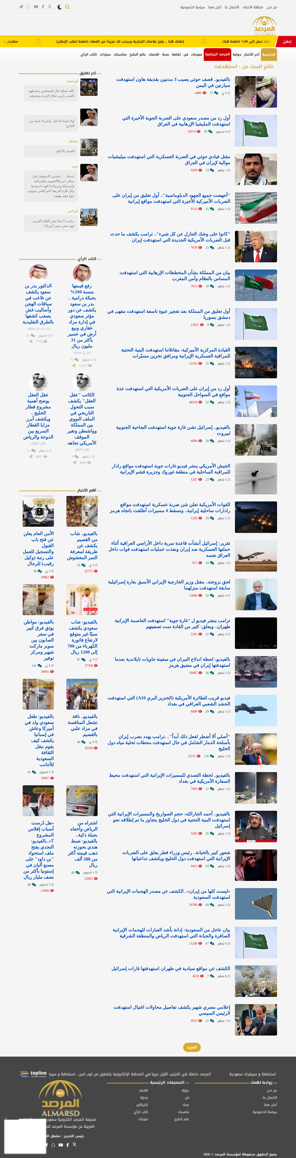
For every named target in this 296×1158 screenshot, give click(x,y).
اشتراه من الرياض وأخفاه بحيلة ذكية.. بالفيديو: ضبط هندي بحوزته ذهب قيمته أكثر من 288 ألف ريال (83, 843)
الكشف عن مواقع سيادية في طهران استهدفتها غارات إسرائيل (170, 968)
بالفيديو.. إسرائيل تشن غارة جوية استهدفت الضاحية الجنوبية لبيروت (173, 430)
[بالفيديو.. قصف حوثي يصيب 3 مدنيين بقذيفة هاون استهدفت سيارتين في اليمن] (256, 92)
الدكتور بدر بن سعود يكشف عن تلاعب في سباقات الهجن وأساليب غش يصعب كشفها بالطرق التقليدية (38, 303)
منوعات (196, 54)
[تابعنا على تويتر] (50, 7)
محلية (144, 1098)
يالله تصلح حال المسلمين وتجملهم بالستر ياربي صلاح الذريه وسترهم (51, 93)
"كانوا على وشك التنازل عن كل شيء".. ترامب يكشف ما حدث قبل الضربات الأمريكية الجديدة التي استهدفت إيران (170, 236)
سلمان (73, 141)
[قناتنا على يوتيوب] (36, 7)
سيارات (105, 54)
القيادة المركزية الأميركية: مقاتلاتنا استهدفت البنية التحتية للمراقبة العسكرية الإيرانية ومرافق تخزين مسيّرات (175, 352)
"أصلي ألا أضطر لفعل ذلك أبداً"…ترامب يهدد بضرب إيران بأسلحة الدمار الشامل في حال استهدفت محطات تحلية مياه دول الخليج (169, 742)
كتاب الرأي (88, 54)
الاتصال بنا (232, 7)
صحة (165, 54)
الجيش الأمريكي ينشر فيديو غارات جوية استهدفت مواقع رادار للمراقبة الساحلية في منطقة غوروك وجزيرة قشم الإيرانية (171, 468)
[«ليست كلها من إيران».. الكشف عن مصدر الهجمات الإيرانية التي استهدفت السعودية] (256, 904)
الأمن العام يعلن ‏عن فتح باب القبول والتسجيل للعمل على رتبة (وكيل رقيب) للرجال (38, 548)
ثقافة (176, 54)
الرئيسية (269, 54)
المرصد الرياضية (217, 54)
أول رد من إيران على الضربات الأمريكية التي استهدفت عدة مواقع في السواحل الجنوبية (173, 391)
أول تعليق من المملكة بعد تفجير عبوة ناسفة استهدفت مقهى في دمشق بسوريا (168, 314)
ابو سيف (72, 81)
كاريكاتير (142, 1105)
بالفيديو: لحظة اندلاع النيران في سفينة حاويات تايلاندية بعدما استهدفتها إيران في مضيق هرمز (172, 662)
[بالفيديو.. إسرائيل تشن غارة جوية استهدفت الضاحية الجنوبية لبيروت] (256, 440)
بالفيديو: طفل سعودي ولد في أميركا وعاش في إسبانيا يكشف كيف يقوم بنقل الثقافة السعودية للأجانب (39, 740)
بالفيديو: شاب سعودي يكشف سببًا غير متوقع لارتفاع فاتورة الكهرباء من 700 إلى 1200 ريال (83, 636)
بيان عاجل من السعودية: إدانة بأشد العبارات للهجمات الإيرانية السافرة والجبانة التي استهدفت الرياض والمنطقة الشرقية (171, 932)
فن (186, 54)
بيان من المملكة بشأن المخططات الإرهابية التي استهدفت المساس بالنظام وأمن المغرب (175, 275)
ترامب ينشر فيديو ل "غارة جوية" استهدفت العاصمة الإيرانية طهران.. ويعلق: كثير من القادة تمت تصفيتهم (172, 623)
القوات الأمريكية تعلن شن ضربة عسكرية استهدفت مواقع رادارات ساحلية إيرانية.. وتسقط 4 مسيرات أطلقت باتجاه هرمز (170, 507)
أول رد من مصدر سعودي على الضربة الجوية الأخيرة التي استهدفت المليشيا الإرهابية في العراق (176, 120)
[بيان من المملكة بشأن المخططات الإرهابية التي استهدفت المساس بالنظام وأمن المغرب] (256, 285)
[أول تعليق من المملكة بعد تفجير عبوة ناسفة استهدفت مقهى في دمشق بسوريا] (256, 324)
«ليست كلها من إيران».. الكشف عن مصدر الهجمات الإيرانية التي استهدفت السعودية (168, 894)
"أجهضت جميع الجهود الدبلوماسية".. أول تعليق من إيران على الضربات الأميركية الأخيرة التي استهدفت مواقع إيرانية (171, 198)
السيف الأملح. (65, 151)
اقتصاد (154, 54)
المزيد (192, 1047)
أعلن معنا (214, 7)
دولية (237, 54)
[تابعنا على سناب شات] (28, 7)
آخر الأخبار (251, 54)
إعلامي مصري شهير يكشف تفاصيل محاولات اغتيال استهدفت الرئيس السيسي (172, 1010)
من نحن (272, 7)
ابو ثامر (73, 211)
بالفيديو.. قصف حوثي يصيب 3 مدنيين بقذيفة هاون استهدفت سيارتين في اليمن (173, 82)
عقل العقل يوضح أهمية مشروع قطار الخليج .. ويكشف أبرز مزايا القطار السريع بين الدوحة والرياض (38, 415)
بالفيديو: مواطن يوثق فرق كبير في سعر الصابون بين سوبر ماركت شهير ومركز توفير (39, 639)
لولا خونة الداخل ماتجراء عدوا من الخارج (51, 123)
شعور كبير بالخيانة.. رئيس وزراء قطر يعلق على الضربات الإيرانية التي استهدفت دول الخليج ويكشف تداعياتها (176, 855)
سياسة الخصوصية (192, 7)
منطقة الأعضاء (253, 7)
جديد (75, 166)
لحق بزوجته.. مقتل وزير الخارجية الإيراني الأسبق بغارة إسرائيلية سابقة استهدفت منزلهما (169, 584)
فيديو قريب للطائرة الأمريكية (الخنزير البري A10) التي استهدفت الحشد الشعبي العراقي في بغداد (169, 700)
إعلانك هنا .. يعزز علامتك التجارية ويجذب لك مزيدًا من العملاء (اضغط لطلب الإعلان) (146, 42)
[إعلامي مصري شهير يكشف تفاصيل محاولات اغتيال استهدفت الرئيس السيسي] (256, 1020)
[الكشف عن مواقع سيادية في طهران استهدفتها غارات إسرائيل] (256, 981)
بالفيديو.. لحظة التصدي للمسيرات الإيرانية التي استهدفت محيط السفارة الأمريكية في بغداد (169, 778)
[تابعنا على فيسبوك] (43, 7)
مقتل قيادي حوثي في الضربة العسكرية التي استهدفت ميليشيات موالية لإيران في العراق (169, 159)
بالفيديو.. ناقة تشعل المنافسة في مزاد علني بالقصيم (83, 725)
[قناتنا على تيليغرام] (21, 7)
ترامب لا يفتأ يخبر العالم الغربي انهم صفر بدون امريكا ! (53, 223)
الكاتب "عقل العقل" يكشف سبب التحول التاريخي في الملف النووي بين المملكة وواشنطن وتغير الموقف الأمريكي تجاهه (82, 418)
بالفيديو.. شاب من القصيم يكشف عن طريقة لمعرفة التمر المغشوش (82, 545)
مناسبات (120, 54)
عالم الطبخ (138, 54)
